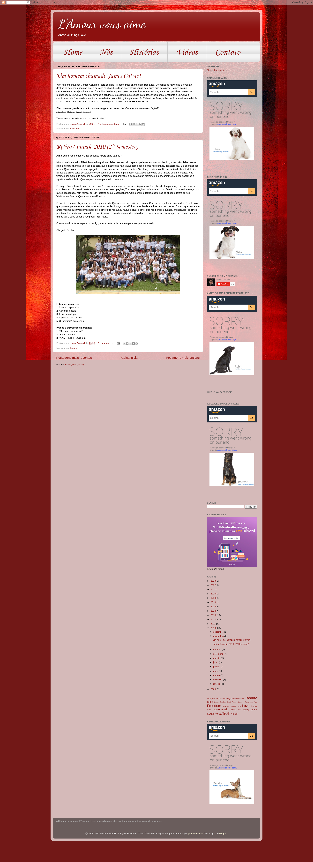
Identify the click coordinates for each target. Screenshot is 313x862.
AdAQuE (211, 698)
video (234, 713)
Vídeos (186, 52)
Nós (106, 52)
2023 (213, 581)
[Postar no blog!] (133, 124)
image (226, 706)
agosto (217, 658)
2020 (213, 593)
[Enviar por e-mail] (130, 124)
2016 (213, 602)
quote (254, 709)
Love (246, 706)
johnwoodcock (195, 833)
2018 (213, 598)
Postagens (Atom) (74, 364)
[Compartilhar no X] (136, 124)
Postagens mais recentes (74, 357)
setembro (218, 654)
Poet (239, 710)
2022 (213, 585)
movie (216, 709)
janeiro (217, 684)
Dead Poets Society (235, 702)
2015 (213, 606)
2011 (213, 623)
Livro (239, 706)
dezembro (218, 632)
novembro (218, 636)
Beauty (73, 348)
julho (216, 662)
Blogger (223, 833)
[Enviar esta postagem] (124, 124)
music (224, 709)
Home (73, 52)
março (216, 675)
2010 (213, 628)
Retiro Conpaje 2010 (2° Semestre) (97, 146)
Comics (223, 702)
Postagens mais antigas (183, 357)
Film (255, 702)
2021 (213, 589)
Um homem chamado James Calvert (98, 75)
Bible (210, 701)
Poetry (246, 709)
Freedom (75, 128)
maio (216, 671)
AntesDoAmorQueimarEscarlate (230, 698)
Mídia (209, 710)
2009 (213, 689)
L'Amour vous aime (102, 23)
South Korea (214, 713)
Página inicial (129, 357)
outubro (217, 649)
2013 (213, 615)
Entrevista (249, 702)
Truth (226, 713)
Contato (227, 52)
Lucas (254, 706)
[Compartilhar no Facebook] (140, 124)
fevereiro (218, 679)
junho (216, 666)
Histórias (144, 52)
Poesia (233, 710)
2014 (213, 611)
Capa (216, 702)
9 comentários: (106, 343)
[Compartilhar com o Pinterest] (143, 124)
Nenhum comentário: (109, 124)
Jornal (233, 706)
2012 (213, 619)
